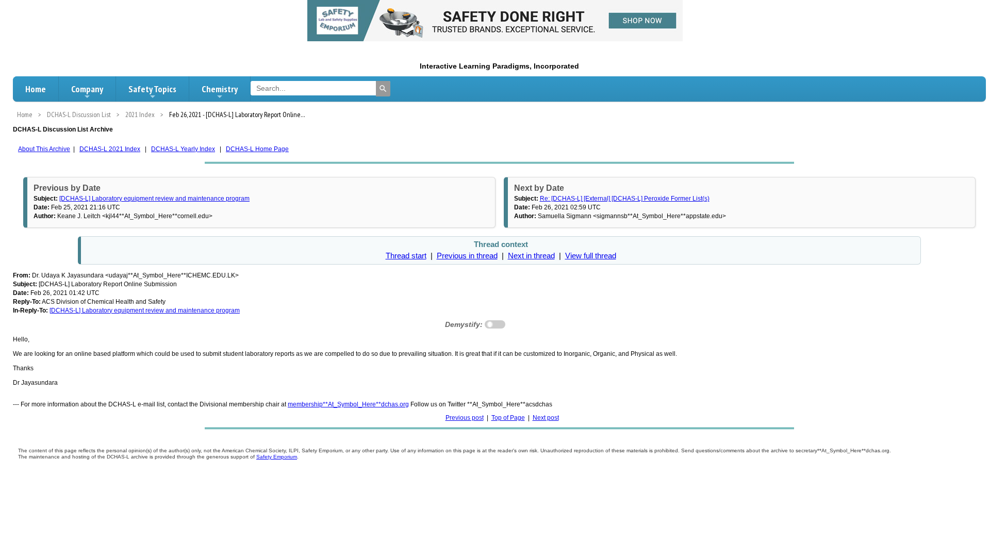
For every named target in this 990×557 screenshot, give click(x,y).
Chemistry (220, 89)
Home (35, 89)
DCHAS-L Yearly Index (183, 149)
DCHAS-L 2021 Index (109, 149)
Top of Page (508, 417)
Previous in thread (467, 256)
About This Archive (44, 149)
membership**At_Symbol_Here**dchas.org (348, 404)
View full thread (590, 256)
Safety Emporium (276, 457)
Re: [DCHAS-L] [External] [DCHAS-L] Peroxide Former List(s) (625, 198)
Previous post (465, 417)
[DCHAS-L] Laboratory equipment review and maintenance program (154, 198)
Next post (546, 417)
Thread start (406, 256)
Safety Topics (152, 89)
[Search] (383, 88)
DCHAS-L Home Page (257, 149)
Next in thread (531, 256)
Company (87, 89)
